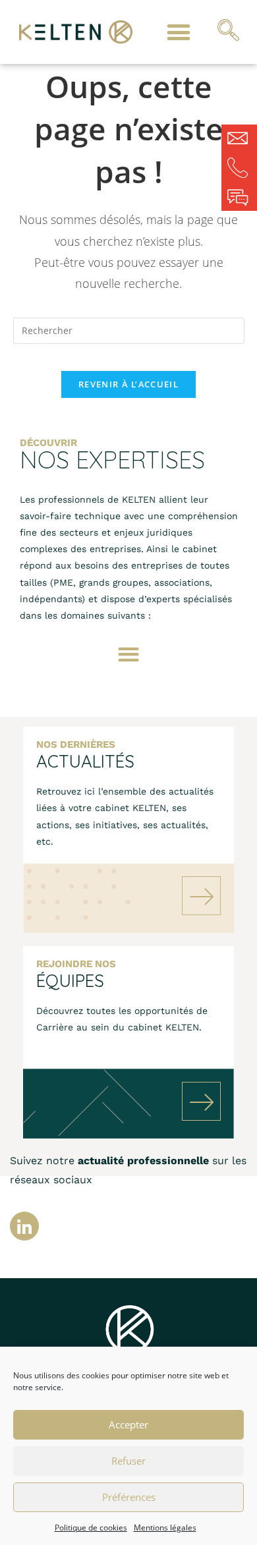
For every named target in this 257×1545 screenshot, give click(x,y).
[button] (179, 32)
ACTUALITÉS (85, 761)
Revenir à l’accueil (128, 384)
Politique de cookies (91, 1527)
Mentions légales (165, 1527)
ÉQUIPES (70, 981)
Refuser (128, 1460)
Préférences (129, 1496)
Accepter (128, 1424)
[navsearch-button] (228, 32)
